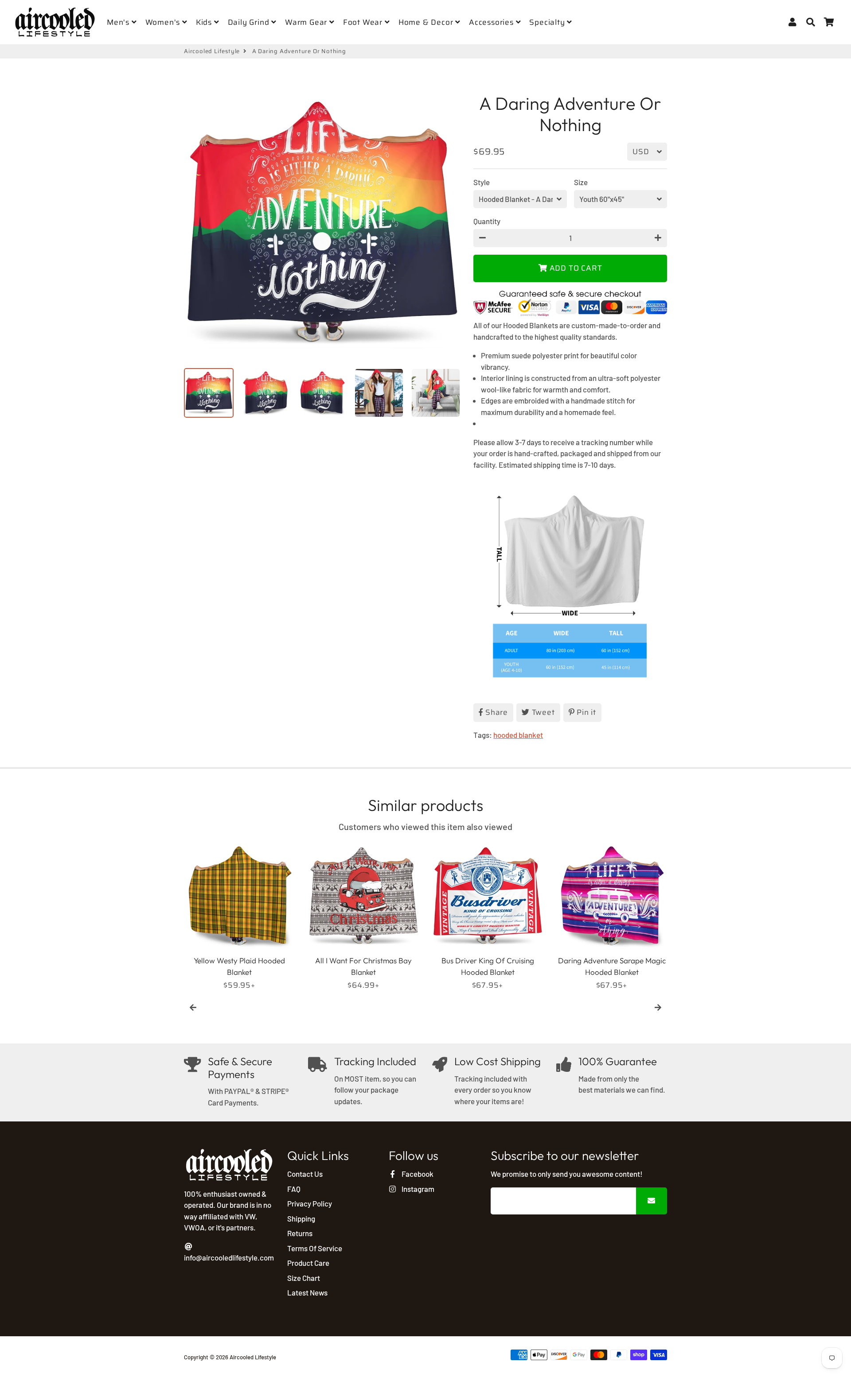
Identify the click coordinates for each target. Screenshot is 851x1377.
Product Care (308, 1262)
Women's (163, 22)
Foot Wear (364, 22)
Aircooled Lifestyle (212, 51)
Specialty (548, 22)
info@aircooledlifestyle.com (229, 1257)
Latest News (307, 1292)
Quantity (486, 221)
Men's (119, 22)
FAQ (294, 1188)
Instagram (417, 1188)
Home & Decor (426, 22)
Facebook (416, 1173)
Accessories (492, 22)
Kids (205, 22)
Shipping (301, 1218)
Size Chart (303, 1277)
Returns (299, 1233)
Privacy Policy (309, 1203)
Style (481, 182)
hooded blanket (518, 734)
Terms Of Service (314, 1248)
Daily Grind (250, 22)
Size (581, 182)
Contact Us (305, 1173)
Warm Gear (307, 22)
